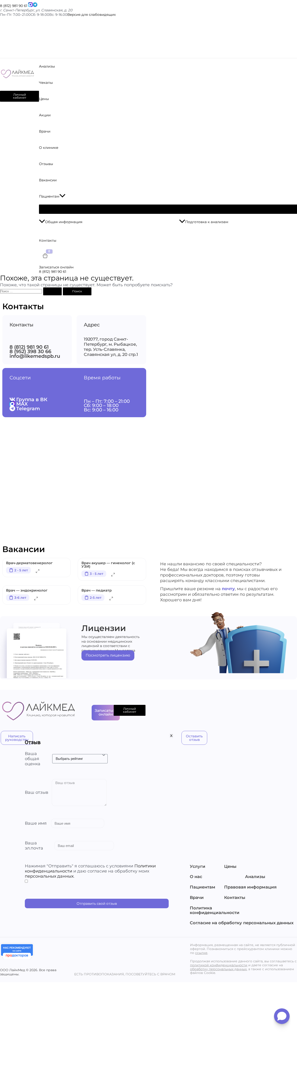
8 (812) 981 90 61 (13, 5)
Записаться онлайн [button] (56, 267)
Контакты (234, 897)
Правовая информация (249, 887)
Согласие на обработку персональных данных (242, 923)
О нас (196, 877)
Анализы (255, 877)
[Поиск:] (31, 290)
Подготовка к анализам (206, 222)
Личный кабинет (19, 96)
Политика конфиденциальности (214, 910)
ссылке (201, 953)
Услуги (197, 866)
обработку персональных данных (218, 969)
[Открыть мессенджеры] (281, 1018)
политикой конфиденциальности (218, 965)
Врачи (197, 897)
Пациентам (202, 887)
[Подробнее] (38, 571)
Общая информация (63, 222)
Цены (230, 866)
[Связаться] (30, 5)
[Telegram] (35, 5)
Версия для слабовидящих (91, 14)
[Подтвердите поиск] (52, 291)
